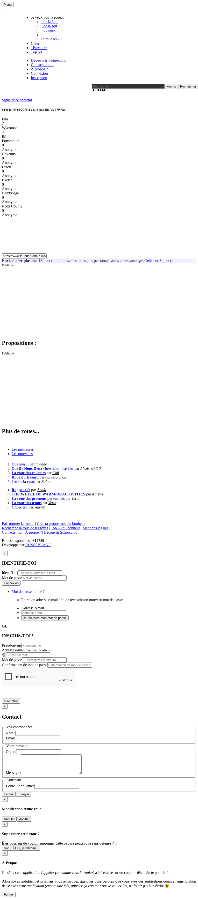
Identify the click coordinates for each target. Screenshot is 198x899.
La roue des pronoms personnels (38, 498)
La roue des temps (27, 503)
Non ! (7, 848)
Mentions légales (95, 528)
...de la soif (49, 26)
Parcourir (39, 48)
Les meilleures (23, 449)
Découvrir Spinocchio (48, 60)
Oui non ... (20, 464)
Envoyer (23, 794)
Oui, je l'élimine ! (26, 848)
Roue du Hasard (25, 477)
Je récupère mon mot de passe (45, 618)
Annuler (9, 819)
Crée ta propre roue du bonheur (61, 524)
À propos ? (39, 69)
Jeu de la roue (23, 481)
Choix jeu (20, 507)
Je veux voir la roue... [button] (47, 17)
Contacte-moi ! (42, 65)
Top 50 (36, 52)
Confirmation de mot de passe (24, 665)
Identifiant (9, 573)
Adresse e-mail (26, 650)
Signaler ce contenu (17, 100)
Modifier (23, 819)
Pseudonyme (11, 645)
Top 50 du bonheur (65, 528)
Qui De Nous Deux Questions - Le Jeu (42, 468)
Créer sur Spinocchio (160, 260)
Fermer (9, 794)
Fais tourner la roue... (18, 524)
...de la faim (49, 22)
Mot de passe (12, 578)
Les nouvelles (22, 454)
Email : (11, 738)
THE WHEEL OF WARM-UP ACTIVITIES (48, 494)
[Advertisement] (99, 301)
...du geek (48, 30)
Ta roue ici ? (50, 39)
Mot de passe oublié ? (28, 592)
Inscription (39, 78)
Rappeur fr (21, 490)
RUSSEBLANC (38, 545)
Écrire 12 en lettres (20, 786)
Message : (13, 773)
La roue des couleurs (29, 473)
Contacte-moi (12, 532)
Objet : (11, 752)
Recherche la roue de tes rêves (25, 528)
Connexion (39, 73)
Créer (35, 43)
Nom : (10, 733)
